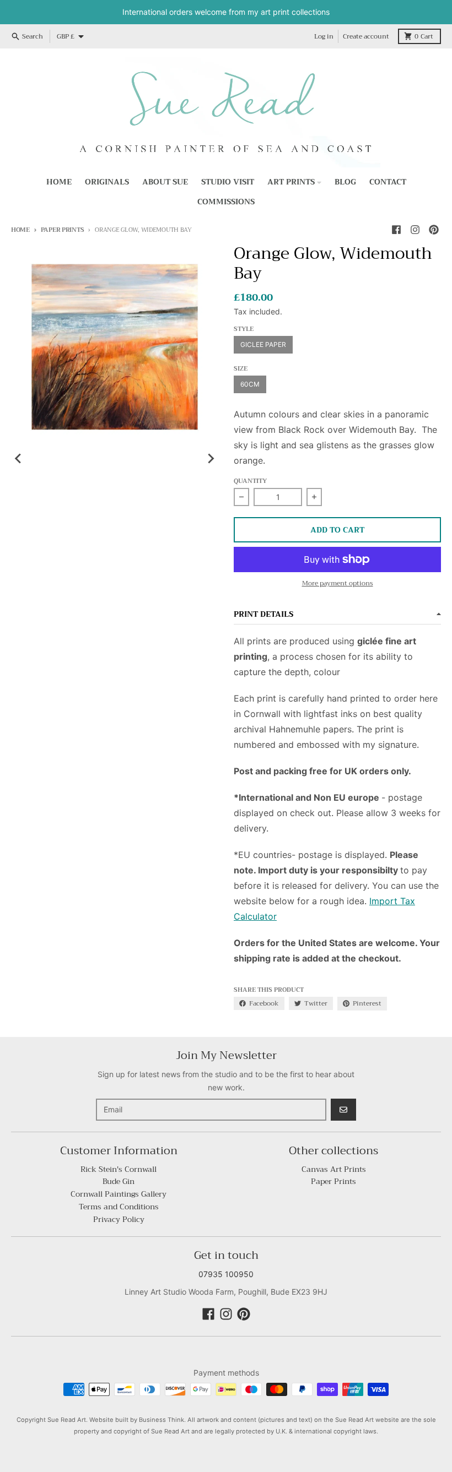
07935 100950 (226, 1274)
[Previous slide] (18, 458)
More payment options (337, 583)
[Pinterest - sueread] (434, 229)
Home (20, 230)
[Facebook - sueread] (396, 229)
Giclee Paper (263, 344)
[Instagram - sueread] (415, 229)
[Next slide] (210, 458)
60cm (250, 384)
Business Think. (162, 1420)
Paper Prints (62, 230)
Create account (366, 36)
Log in (323, 36)
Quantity (250, 481)
